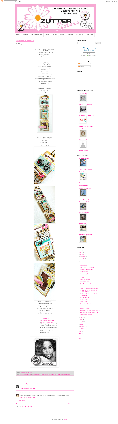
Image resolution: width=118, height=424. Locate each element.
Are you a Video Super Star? (86, 279)
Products (25, 35)
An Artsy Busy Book (85, 273)
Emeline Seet (82, 172)
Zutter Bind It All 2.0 (65, 374)
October (82, 254)
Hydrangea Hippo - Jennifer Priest (28, 384)
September (82, 256)
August (82, 258)
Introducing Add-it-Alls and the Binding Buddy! (89, 276)
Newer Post (18, 403)
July (81, 261)
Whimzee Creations (84, 139)
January (82, 328)
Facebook (54, 35)
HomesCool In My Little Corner (86, 115)
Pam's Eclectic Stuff (84, 201)
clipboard (38, 374)
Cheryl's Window (83, 150)
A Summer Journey (84, 297)
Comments (82, 66)
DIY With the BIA (84, 263)
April (81, 321)
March (82, 324)
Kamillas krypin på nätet (85, 188)
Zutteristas (89, 35)
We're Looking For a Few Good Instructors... (90, 310)
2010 (80, 333)
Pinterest (70, 35)
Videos (47, 35)
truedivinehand (40, 368)
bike (20, 374)
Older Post (70, 403)
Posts (81, 63)
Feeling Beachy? (83, 301)
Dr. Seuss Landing (84, 299)
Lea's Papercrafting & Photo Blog (87, 199)
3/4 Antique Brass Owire (47, 320)
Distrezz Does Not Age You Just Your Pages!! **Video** (88, 290)
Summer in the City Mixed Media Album (89, 312)
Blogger (65, 419)
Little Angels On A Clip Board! (87, 267)
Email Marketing (87, 56)
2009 (80, 336)
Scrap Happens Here (84, 212)
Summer (59, 374)
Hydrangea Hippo (44, 374)
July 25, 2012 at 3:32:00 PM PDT (27, 397)
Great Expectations (84, 271)
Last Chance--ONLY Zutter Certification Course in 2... (89, 294)
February (82, 326)
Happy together (83, 265)
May (81, 319)
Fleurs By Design (83, 182)
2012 (80, 252)
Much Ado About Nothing (85, 104)
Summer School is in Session (86, 306)
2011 (80, 331)
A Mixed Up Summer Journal (86, 269)
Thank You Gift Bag (84, 308)
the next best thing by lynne (85, 234)
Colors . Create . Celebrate (85, 169)
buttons (23, 374)
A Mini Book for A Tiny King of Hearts (89, 288)
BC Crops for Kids (84, 281)
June (81, 317)
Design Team (79, 35)
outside (52, 374)
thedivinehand (82, 129)
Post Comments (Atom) (27, 406)
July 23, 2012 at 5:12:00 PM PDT (27, 388)
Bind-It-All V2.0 (45, 319)
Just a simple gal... (83, 93)
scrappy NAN (82, 223)
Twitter (62, 35)
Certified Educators (36, 35)
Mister (49, 374)
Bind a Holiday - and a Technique (87, 283)
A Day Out (82, 286)
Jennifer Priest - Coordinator (86, 126)
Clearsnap (34, 374)
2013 (80, 250)
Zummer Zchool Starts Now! (86, 314)
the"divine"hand (24, 393)
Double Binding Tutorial (85, 303)
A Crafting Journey (84, 158)
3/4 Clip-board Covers (47, 322)
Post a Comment (21, 400)
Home (18, 35)
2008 (80, 338)
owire (56, 374)
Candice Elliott (28, 374)
